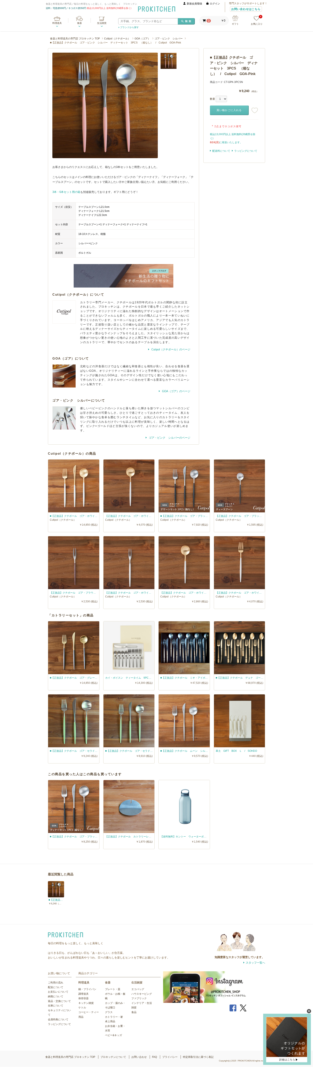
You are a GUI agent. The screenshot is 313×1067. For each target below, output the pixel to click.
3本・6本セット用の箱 (66, 192)
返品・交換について (59, 1001)
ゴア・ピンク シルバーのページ (169, 437)
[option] (105, 105)
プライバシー (170, 1056)
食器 (79, 23)
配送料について (221, 150)
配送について (55, 987)
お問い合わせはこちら (246, 9)
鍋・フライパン (87, 989)
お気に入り (257, 20)
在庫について (55, 1005)
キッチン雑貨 (86, 1003)
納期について (55, 996)
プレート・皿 (112, 989)
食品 (133, 1012)
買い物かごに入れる (229, 110)
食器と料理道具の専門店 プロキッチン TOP (75, 38)
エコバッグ (137, 989)
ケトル (82, 1007)
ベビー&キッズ (113, 1035)
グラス (109, 1012)
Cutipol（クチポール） (117, 38)
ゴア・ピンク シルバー (169, 38)
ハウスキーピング (141, 993)
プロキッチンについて (113, 1056)
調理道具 (83, 993)
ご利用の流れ (55, 982)
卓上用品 (110, 1021)
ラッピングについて (245, 150)
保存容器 (83, 998)
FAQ (154, 1056)
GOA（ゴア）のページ (175, 391)
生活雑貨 (101, 23)
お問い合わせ (139, 1056)
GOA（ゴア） (142, 38)
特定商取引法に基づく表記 (198, 1056)
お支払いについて (58, 991)
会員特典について (58, 1019)
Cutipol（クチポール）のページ (170, 349)
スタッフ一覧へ (255, 962)
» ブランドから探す (128, 27)
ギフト (235, 24)
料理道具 (57, 23)
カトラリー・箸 (114, 1016)
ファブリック (139, 998)
